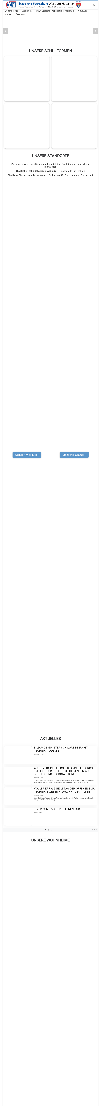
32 (55, 830)
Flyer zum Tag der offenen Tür (57, 809)
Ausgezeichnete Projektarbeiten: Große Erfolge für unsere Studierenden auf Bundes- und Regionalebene (65, 771)
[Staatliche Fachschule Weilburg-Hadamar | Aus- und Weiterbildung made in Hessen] (43, 5)
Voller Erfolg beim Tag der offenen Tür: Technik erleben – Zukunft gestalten (64, 790)
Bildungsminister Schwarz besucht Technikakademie (61, 749)
